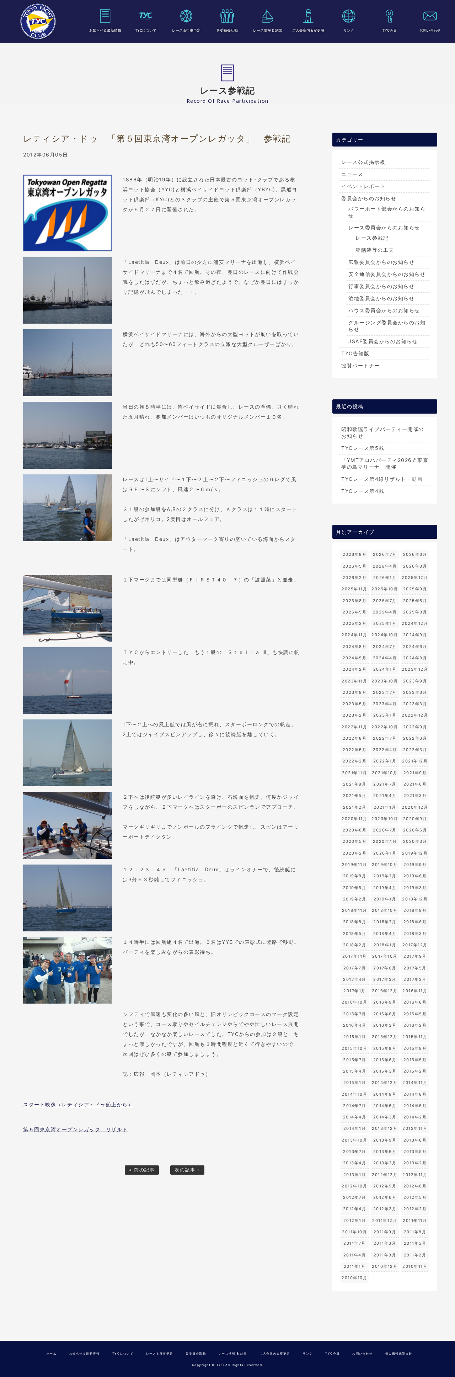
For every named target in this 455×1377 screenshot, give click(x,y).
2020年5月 (355, 841)
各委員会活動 (227, 30)
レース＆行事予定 (186, 30)
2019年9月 (415, 864)
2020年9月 (415, 818)
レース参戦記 (372, 238)
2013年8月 (415, 1140)
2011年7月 (354, 1243)
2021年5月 (354, 795)
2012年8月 (415, 1186)
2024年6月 (415, 646)
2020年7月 (385, 830)
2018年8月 (354, 921)
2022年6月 (415, 738)
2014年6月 (385, 1105)
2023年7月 (385, 692)
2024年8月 (355, 646)
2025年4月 (385, 612)
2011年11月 (415, 1220)
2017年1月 (354, 990)
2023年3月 (415, 703)
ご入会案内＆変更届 (308, 30)
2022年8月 (355, 738)
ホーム (52, 1353)
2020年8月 (355, 830)
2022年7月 (385, 738)
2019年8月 (354, 875)
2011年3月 (385, 1255)
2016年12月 (384, 990)
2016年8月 (415, 1002)
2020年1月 (385, 853)
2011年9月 (385, 1231)
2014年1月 (354, 1128)
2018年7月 (384, 921)
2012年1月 (354, 1220)
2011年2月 (415, 1255)
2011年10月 (354, 1231)
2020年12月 (415, 807)
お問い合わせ (430, 30)
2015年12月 (384, 1036)
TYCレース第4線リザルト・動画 (382, 479)
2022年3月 (415, 749)
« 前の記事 (142, 1170)
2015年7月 (354, 1059)
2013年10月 (354, 1140)
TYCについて (145, 30)
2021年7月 (384, 784)
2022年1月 (385, 761)
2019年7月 (384, 875)
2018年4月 (385, 933)
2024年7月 (385, 646)
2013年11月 (414, 1128)
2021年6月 (415, 784)
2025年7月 (385, 600)
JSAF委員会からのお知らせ (383, 341)
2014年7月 (354, 1105)
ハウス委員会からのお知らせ (384, 310)
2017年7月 (354, 968)
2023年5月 (355, 703)
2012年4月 (354, 1208)
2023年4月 (385, 703)
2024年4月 (385, 657)
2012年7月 (354, 1197)
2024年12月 (415, 623)
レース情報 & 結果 (267, 30)
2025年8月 (355, 600)
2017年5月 (415, 968)
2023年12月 (415, 669)
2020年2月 (355, 853)
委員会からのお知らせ (368, 198)
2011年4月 (354, 1255)
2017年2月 (415, 979)
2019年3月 (415, 887)
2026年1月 (385, 577)
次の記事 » (187, 1170)
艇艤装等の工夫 (374, 250)
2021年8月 (354, 784)
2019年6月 (415, 875)
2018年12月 (415, 899)
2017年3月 (384, 979)
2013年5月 (415, 1151)
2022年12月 (415, 715)
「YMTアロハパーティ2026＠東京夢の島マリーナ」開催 (384, 463)
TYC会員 (389, 30)
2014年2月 (415, 1117)
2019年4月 (385, 887)
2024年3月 (415, 657)
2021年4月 (385, 795)
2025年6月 (415, 600)
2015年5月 (415, 1059)
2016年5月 (415, 1013)
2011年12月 (384, 1220)
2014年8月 (415, 1094)
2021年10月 (384, 772)
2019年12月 (415, 853)
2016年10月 (354, 1002)
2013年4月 (354, 1162)
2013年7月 (354, 1151)
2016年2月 (415, 1025)
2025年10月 (384, 588)
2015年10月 (354, 1048)
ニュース (352, 174)
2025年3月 (415, 612)
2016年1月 (354, 1036)
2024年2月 (355, 669)
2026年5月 (355, 566)
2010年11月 (414, 1266)
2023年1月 (385, 715)
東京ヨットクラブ (38, 21)
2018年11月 (354, 910)
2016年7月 (354, 1013)
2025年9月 (415, 588)
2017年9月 (415, 956)
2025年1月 (385, 623)
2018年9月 (415, 910)
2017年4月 (354, 979)
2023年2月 (355, 715)
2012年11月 (414, 1174)
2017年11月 (354, 956)
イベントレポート (363, 186)
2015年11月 (414, 1036)
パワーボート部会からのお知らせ (386, 212)
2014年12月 (384, 1082)
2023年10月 (384, 681)
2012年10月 (354, 1186)
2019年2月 (354, 899)
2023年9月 (415, 681)
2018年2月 (354, 944)
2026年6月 (415, 554)
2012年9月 (385, 1186)
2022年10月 (384, 726)
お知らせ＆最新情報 (105, 30)
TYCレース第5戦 (362, 448)
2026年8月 (355, 554)
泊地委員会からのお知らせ (381, 298)
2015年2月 (415, 1071)
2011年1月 (355, 1266)
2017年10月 (384, 956)
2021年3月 (415, 795)
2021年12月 (415, 761)
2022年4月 (385, 749)
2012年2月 (415, 1208)
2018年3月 (415, 933)
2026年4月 (385, 566)
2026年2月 (355, 577)
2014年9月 (385, 1094)
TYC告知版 (355, 353)
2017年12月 (415, 944)
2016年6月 (385, 1013)
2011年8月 (415, 1231)
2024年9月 (415, 634)
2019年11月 (354, 864)
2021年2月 (354, 807)
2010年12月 (384, 1266)
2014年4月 (354, 1117)
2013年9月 (385, 1140)
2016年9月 (385, 1002)
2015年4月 (354, 1071)
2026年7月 (385, 554)
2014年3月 (385, 1117)
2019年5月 (354, 887)
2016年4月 (354, 1025)
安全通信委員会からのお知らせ (386, 274)
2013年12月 (384, 1128)
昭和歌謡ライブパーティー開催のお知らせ (382, 432)
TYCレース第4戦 (362, 491)
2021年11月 (354, 772)
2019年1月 (385, 899)
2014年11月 (414, 1082)
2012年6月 (385, 1197)
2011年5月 (415, 1243)
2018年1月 (385, 944)
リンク (348, 30)
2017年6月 (384, 968)
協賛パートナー (360, 365)
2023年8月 (355, 692)
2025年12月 (415, 577)
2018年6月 (415, 921)
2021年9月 (415, 772)
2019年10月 (384, 864)
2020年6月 (415, 830)
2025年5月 (355, 612)
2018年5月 (354, 933)
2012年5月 (415, 1197)
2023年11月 (354, 681)
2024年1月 (385, 669)
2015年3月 (385, 1071)
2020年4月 (385, 841)
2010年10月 (354, 1277)
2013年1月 (354, 1174)
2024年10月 (384, 634)
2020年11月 (354, 818)
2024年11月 (354, 634)
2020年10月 (384, 818)
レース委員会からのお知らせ (384, 227)
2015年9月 (385, 1048)
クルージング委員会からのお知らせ (386, 325)
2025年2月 (355, 623)
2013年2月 (415, 1162)
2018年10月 (384, 910)
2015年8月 (415, 1048)
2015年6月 (385, 1059)
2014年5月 (415, 1105)
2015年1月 (354, 1082)
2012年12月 (384, 1174)
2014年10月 (354, 1094)
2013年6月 (385, 1151)
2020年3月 (415, 841)
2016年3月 (385, 1025)
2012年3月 (385, 1208)
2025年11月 (354, 588)
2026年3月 (415, 566)
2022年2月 (355, 761)
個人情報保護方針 (398, 1353)
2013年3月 (385, 1162)
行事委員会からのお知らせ (381, 286)
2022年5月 (355, 749)
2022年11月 (354, 726)
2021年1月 (385, 807)
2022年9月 (415, 726)
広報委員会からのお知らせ (381, 262)
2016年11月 (414, 990)
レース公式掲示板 (363, 162)
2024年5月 (355, 657)
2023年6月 (415, 692)
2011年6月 (385, 1243)
